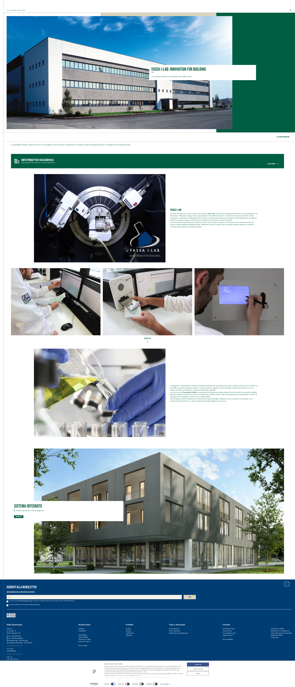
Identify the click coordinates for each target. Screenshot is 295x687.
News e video (82, 645)
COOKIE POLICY (141, 679)
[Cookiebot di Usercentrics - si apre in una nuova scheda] (94, 684)
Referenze (129, 635)
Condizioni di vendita (277, 629)
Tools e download (177, 625)
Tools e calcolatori (174, 631)
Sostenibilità (13, 10)
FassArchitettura (83, 637)
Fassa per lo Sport (84, 641)
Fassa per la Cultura (84, 639)
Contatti (226, 625)
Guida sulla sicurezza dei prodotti (281, 633)
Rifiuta (198, 673)
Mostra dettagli (164, 684)
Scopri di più (19, 517)
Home (8, 10)
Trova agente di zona (229, 633)
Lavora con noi (227, 631)
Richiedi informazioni (284, 137)
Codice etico (275, 637)
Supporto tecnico (228, 635)
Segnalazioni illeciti (276, 635)
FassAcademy (82, 635)
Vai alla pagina (271, 164)
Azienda (81, 629)
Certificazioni (130, 633)
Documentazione (174, 629)
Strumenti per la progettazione (178, 633)
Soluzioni (128, 631)
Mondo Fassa (84, 625)
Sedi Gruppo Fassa (229, 629)
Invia (190, 597)
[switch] (127, 684)
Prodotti (129, 625)
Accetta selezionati (198, 669)
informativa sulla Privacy (27, 601)
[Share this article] (290, 10)
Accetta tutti (198, 664)
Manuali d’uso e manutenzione (280, 631)
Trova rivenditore (228, 639)
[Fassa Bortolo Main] (11, 615)
